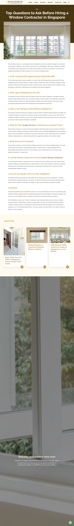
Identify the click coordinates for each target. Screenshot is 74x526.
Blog (37, 9)
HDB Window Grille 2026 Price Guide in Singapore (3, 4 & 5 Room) (59, 248)
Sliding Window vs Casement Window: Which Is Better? (36, 247)
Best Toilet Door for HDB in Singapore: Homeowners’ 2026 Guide (13, 260)
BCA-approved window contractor (27, 191)
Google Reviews (29, 125)
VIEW (22, 266)
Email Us (29, 464)
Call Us (21, 464)
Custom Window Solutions (51, 158)
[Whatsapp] (70, 522)
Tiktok (45, 464)
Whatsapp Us (37, 464)
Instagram (53, 464)
